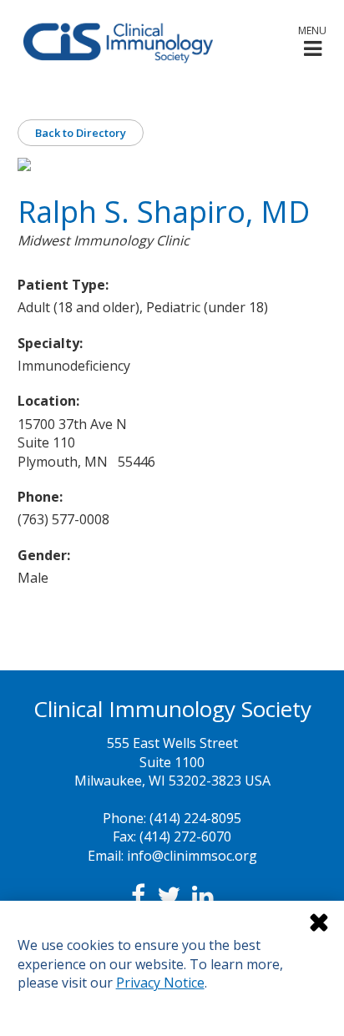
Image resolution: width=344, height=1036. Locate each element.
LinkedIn (203, 895)
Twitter (169, 895)
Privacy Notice (160, 982)
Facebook (138, 895)
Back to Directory (80, 132)
